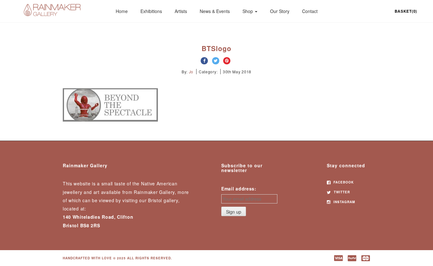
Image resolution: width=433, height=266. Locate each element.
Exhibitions (151, 11)
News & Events (215, 11)
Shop (248, 11)
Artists (181, 11)
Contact (310, 11)
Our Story (279, 11)
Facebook (343, 182)
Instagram (343, 202)
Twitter (341, 192)
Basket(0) (406, 11)
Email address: (238, 188)
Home (122, 11)
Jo (191, 71)
